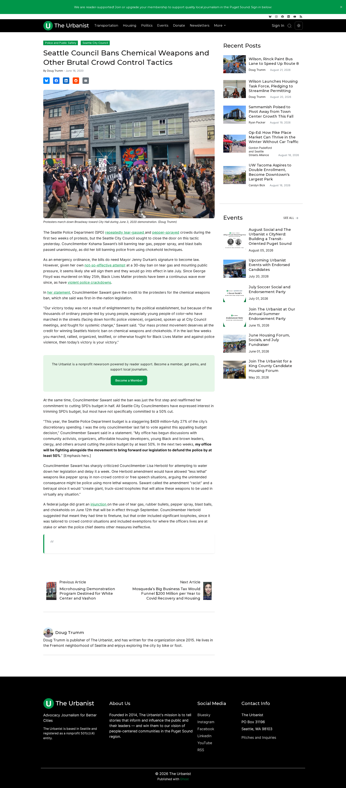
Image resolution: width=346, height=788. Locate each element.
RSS (200, 750)
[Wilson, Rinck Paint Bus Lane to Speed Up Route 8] (236, 64)
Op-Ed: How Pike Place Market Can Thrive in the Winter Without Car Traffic (274, 137)
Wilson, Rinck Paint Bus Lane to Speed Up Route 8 (274, 61)
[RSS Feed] (301, 16)
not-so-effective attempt (104, 265)
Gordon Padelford (260, 147)
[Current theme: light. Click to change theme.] (299, 26)
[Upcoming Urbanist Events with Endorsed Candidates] (236, 269)
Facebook (205, 729)
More (218, 25)
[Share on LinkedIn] (66, 80)
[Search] (290, 25)
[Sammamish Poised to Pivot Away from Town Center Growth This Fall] (236, 115)
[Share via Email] (85, 80)
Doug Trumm (55, 70)
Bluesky (203, 715)
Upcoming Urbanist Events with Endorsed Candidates (269, 265)
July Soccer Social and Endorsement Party (269, 289)
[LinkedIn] (288, 16)
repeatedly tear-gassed (125, 232)
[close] (341, 7)
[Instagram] (276, 16)
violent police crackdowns (89, 282)
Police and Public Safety (60, 42)
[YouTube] (295, 16)
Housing (129, 25)
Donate (179, 25)
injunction (99, 504)
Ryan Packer (257, 122)
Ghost (184, 779)
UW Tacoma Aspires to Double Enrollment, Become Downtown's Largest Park (270, 172)
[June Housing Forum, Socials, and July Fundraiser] (236, 344)
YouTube (204, 743)
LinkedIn (204, 736)
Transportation (106, 25)
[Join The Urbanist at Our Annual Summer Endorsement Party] (236, 318)
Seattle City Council (95, 42)
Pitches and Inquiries (258, 737)
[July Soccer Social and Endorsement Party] (236, 293)
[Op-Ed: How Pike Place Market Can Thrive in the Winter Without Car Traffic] (236, 144)
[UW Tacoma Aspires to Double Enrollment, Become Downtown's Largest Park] (236, 175)
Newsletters (199, 25)
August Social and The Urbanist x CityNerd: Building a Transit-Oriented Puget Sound (270, 236)
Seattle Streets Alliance (259, 153)
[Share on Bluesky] (46, 80)
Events (162, 25)
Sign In (278, 25)
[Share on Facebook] (56, 80)
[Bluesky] (270, 16)
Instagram (205, 722)
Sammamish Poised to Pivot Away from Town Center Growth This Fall (271, 112)
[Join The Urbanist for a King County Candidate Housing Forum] (236, 370)
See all (289, 217)
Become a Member (129, 380)
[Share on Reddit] (76, 80)
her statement (58, 292)
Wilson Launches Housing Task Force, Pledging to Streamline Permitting (273, 86)
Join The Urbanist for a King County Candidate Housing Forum (270, 366)
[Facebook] (282, 16)
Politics (146, 25)
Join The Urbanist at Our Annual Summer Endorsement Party (272, 314)
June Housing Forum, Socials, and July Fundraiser (269, 340)
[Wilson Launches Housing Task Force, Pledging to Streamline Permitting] (236, 89)
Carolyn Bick (257, 185)
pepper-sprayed (165, 232)
